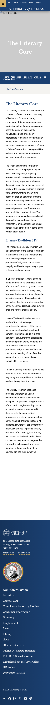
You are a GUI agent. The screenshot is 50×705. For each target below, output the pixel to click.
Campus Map (11, 601)
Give (15, 4)
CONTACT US (24, 553)
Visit (38, 2)
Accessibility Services (15, 590)
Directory (8, 617)
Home (6, 77)
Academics (16, 77)
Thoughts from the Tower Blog (21, 662)
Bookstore (9, 595)
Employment (10, 623)
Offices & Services (13, 645)
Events (7, 628)
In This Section (15, 89)
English (37, 77)
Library (7, 634)
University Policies (14, 673)
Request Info (27, 2)
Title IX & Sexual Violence (18, 656)
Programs (27, 77)
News (6, 639)
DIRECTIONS (8, 553)
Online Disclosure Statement (19, 650)
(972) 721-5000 (10, 548)
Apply (15, 2)
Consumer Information (16, 612)
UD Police (9, 667)
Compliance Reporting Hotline (21, 606)
